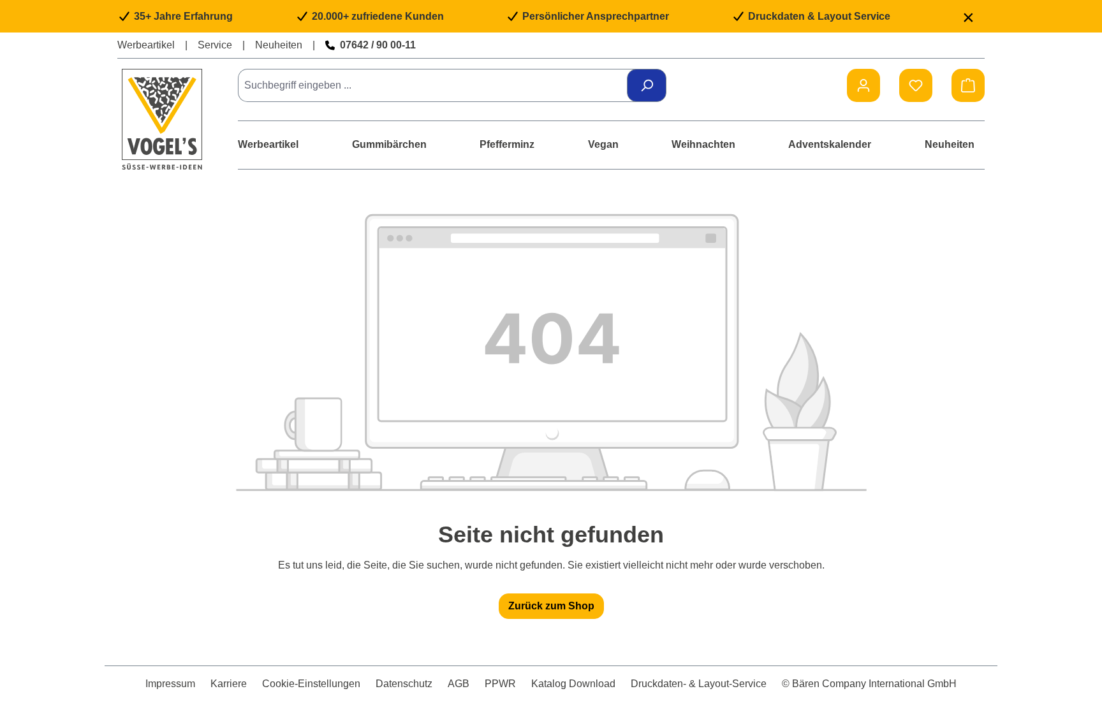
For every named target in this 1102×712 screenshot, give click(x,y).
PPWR (500, 683)
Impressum (170, 683)
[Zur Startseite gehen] (162, 119)
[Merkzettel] (915, 85)
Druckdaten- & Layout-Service (699, 683)
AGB (458, 683)
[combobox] (437, 85)
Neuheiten (278, 45)
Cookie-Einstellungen (311, 683)
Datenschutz (404, 683)
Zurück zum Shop (551, 605)
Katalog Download (573, 683)
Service (215, 45)
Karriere (228, 683)
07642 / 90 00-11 (378, 45)
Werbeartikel (146, 45)
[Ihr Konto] (863, 85)
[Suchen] (646, 85)
